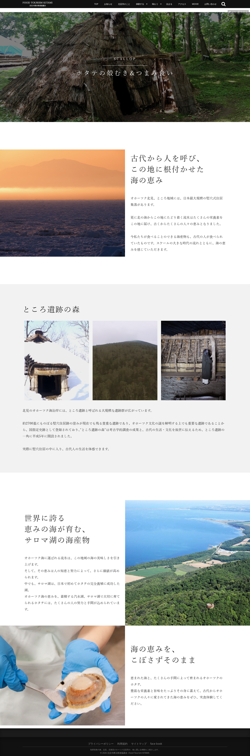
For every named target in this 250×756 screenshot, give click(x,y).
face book (156, 743)
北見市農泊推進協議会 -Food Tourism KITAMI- (128, 752)
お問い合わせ (210, 4)
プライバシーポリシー (101, 743)
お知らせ (108, 4)
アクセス (182, 4)
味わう (155, 4)
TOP (96, 4)
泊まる (169, 4)
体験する (140, 4)
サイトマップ (139, 743)
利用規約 (122, 743)
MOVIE (195, 4)
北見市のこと (124, 4)
